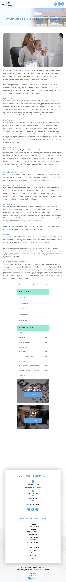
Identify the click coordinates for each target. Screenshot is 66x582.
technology (23, 375)
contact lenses (24, 342)
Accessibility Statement (24, 570)
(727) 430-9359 (33, 493)
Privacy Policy (38, 570)
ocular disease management (29, 370)
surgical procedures (26, 356)
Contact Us (23, 320)
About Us (22, 297)
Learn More (33, 394)
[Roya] (33, 575)
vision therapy (24, 333)
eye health (22, 352)
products (22, 361)
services (22, 338)
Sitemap (46, 570)
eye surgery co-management (29, 366)
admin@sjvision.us (33, 504)
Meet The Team (24, 309)
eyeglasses (23, 347)
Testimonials (23, 315)
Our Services (23, 303)
